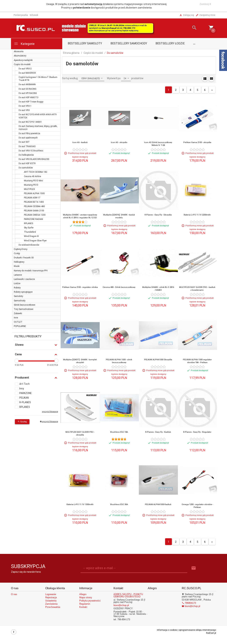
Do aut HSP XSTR (27, 163)
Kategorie (27, 44)
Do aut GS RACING (27, 89)
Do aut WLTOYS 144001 (30, 122)
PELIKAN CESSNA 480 (34, 206)
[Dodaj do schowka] (94, 100)
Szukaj (23, 421)
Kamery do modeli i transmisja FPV (31, 270)
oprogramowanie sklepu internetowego (197, 630)
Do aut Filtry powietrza (29, 133)
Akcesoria (18, 51)
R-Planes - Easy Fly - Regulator (197, 432)
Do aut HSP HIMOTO (28, 97)
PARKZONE (25, 393)
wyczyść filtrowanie (50, 422)
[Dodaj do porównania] (91, 108)
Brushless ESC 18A (119, 432)
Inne (16, 317)
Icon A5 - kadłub (80, 142)
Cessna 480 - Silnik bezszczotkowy (119, 287)
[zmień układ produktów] (205, 78)
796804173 (190, 603)
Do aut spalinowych (28, 137)
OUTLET (18, 322)
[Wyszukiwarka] (190, 28)
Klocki (17, 266)
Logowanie (50, 594)
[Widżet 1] (223, 60)
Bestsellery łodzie (170, 43)
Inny (21, 388)
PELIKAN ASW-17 (32, 197)
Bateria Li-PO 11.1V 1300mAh (80, 504)
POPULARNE (20, 326)
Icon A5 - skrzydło (119, 142)
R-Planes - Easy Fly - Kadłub (158, 432)
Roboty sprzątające (23, 292)
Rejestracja (51, 597)
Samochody (19, 300)
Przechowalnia (52, 607)
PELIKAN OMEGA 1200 (35, 215)
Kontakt (83, 607)
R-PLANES (25, 402)
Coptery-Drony (20, 249)
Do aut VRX (24, 110)
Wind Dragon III (31, 236)
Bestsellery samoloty (85, 43)
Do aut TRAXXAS (27, 146)
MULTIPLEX (29, 189)
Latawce (18, 275)
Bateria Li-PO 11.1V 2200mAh (197, 215)
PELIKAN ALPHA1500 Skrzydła (158, 359)
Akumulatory (20, 55)
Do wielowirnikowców (29, 245)
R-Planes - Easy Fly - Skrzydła (158, 215)
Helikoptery (19, 262)
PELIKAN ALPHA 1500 (34, 193)
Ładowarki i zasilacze (24, 279)
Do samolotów (26, 167)
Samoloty (18, 296)
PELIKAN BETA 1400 (34, 202)
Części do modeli (22, 64)
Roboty (17, 287)
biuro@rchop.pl (121, 605)
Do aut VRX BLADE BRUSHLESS (34, 159)
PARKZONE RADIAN (33, 219)
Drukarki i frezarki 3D (24, 257)
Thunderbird (30, 232)
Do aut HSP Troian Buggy (31, 101)
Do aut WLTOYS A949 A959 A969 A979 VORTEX (38, 116)
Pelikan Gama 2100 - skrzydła (197, 142)
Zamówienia (51, 604)
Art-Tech (24, 383)
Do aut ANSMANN (27, 84)
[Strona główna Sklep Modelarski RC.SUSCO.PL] (83, 27)
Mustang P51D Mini (33, 180)
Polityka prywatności (90, 600)
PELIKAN (24, 397)
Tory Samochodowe (23, 309)
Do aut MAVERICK (27, 73)
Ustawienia (50, 600)
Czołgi (17, 253)
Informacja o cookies (167, 630)
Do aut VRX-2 (25, 68)
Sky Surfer (29, 227)
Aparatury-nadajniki (23, 60)
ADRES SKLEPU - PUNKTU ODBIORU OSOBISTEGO (128, 595)
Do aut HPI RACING (28, 93)
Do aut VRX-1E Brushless (31, 150)
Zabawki (18, 313)
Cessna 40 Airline (32, 176)
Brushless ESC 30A (119, 504)
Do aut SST (24, 142)
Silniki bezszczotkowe (24, 305)
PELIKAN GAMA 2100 (34, 210)
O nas (14, 594)
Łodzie (17, 283)
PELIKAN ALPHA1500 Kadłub (158, 504)
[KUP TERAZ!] (130, 118)
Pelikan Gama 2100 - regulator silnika (80, 287)
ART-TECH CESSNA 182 (35, 172)
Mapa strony (85, 597)
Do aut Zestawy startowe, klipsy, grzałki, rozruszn (38, 127)
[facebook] (13, 632)
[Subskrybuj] (193, 568)
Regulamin (84, 604)
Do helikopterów (26, 155)
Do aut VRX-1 (25, 106)
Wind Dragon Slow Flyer (35, 240)
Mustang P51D (31, 185)
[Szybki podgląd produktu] (87, 100)
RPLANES (28, 223)
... (194, 43)
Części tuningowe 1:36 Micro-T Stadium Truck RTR (38, 78)
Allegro (82, 594)
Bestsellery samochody (128, 43)
